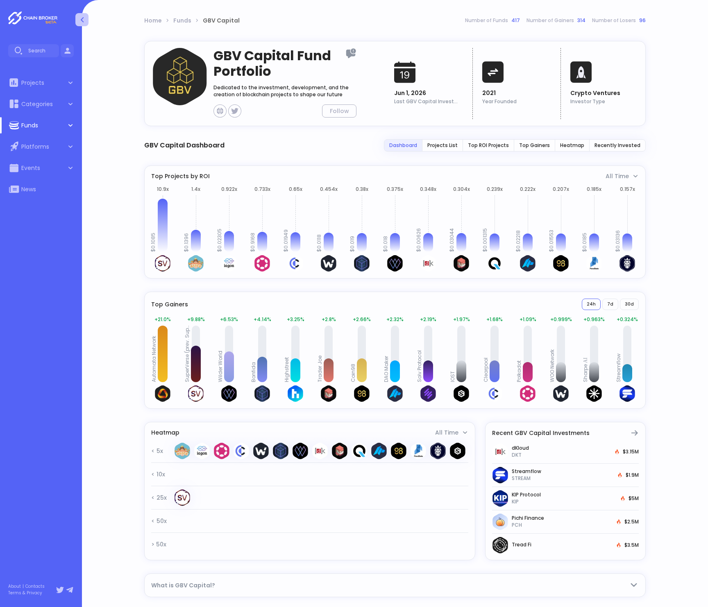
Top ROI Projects (488, 145)
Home (153, 20)
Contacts (35, 586)
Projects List (442, 145)
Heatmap (572, 145)
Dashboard (403, 145)
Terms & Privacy (25, 593)
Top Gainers (534, 145)
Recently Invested (617, 145)
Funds (182, 20)
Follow (339, 111)
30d (629, 304)
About (14, 586)
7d (610, 304)
